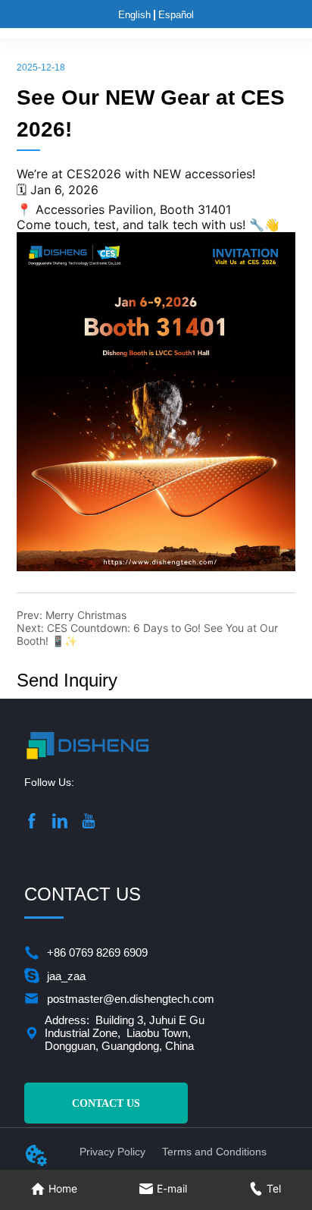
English (134, 14)
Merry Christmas (85, 614)
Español (176, 14)
